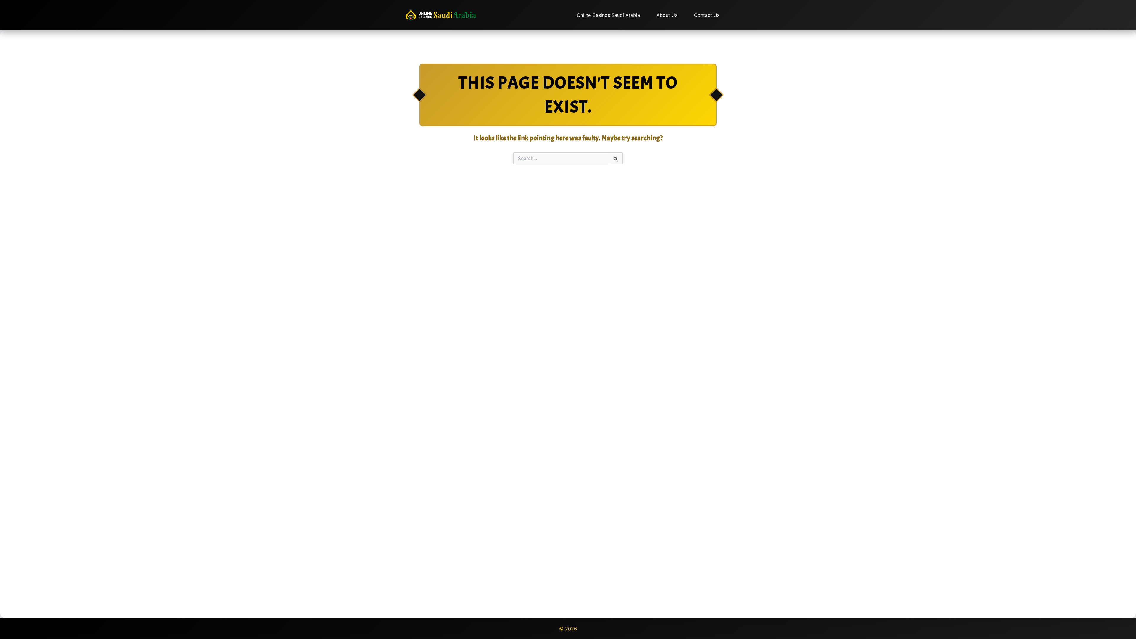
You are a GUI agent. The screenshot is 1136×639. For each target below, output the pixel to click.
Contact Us (706, 15)
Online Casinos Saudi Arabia (608, 15)
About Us (666, 15)
